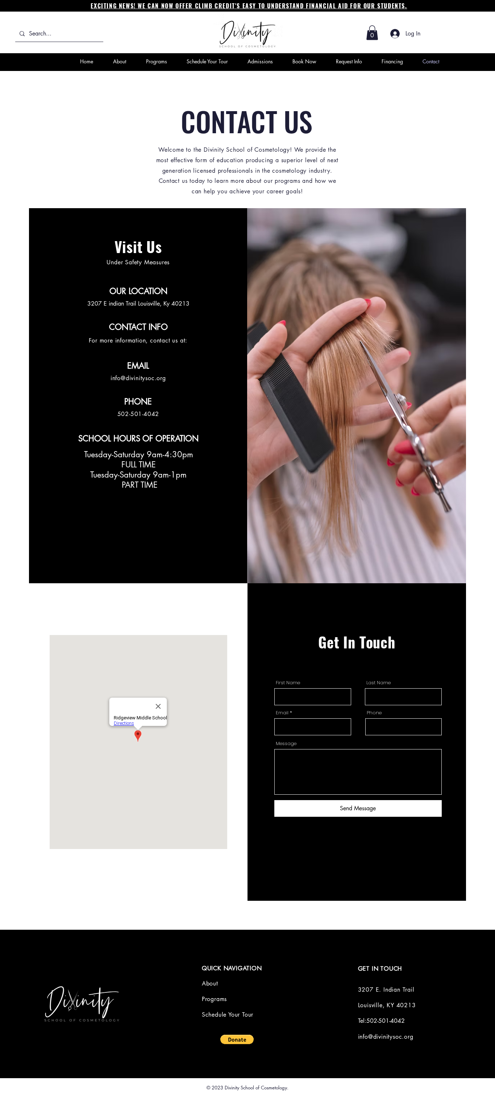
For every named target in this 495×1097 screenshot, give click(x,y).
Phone (374, 712)
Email (282, 712)
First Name (288, 682)
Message (286, 743)
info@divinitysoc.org (138, 378)
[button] (372, 32)
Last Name (378, 682)
